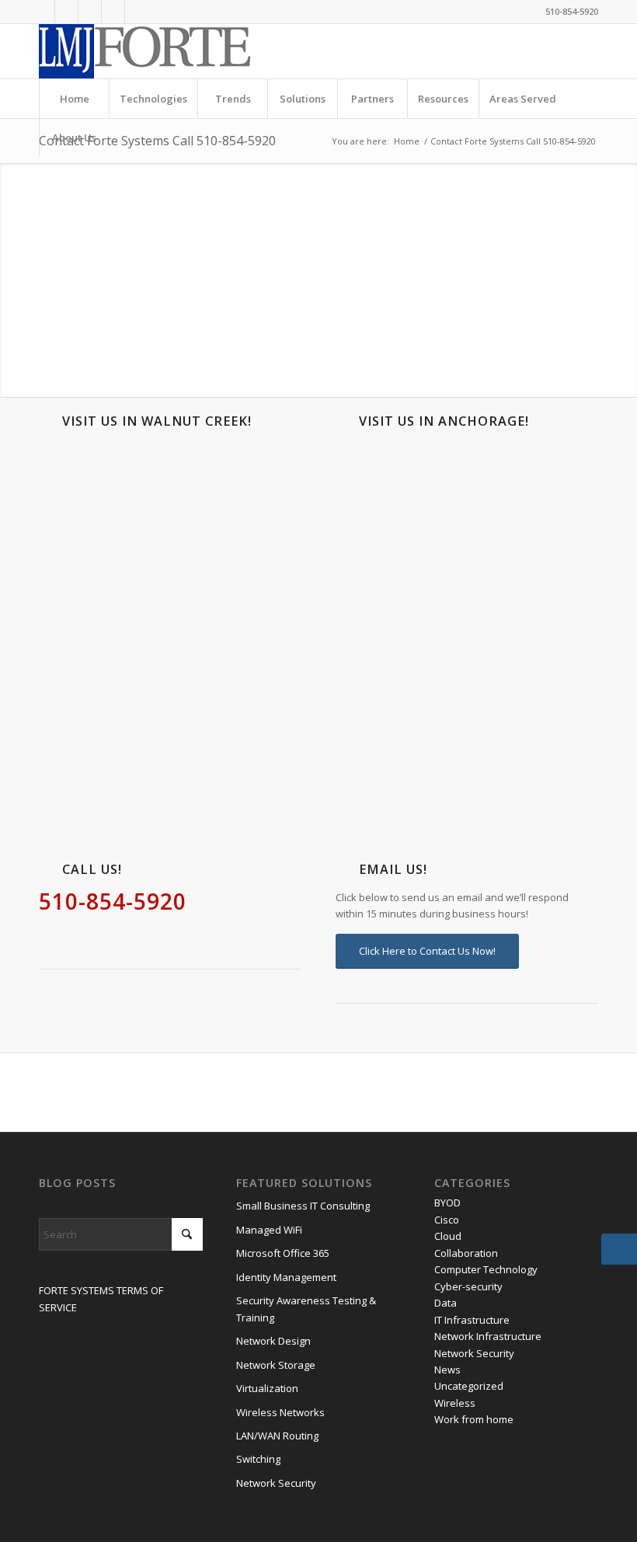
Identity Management (286, 1277)
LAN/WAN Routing (277, 1436)
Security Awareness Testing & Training (306, 1308)
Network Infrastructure (487, 1336)
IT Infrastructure (472, 1320)
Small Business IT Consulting (303, 1206)
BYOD (447, 1203)
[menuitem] (74, 98)
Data (445, 1303)
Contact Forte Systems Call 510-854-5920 (157, 140)
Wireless (454, 1403)
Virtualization (267, 1388)
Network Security (276, 1483)
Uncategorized (468, 1386)
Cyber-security (468, 1286)
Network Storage (275, 1365)
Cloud (447, 1236)
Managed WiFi (269, 1230)
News (447, 1370)
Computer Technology (486, 1269)
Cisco (446, 1220)
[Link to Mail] (136, 11)
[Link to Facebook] (66, 11)
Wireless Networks (280, 1412)
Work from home (473, 1419)
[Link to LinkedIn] (43, 11)
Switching (258, 1459)
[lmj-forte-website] (145, 51)
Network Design (273, 1341)
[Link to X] (89, 11)
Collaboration (466, 1253)
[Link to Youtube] (113, 11)
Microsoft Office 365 (282, 1253)
